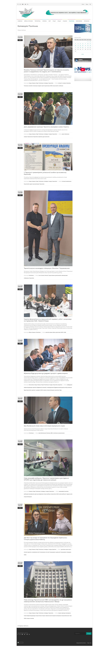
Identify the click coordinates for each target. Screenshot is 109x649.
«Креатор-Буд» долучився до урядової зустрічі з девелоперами (46, 373)
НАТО (62, 332)
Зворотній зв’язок (81, 642)
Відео (87, 4)
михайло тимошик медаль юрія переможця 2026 (40, 85)
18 (78, 47)
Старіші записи (23, 626)
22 (87, 47)
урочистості (46, 136)
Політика (71, 21)
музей (31, 183)
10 (75, 45)
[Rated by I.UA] (20, 642)
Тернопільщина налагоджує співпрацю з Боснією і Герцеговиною (47, 268)
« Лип (82, 54)
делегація (58, 332)
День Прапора (65, 134)
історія (64, 181)
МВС (52, 433)
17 (75, 47)
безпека (48, 433)
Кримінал (86, 21)
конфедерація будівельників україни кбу (57, 387)
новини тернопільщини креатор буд (52, 390)
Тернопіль (37, 21)
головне (64, 83)
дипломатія (58, 275)
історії (60, 83)
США (65, 332)
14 (85, 45)
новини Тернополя (28, 136)
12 (80, 45)
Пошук (88, 633)
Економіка (79, 21)
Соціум (65, 21)
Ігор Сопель (41, 275)
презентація (36, 183)
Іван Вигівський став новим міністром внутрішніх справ (44, 426)
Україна (44, 21)
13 (82, 45)
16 (90, 45)
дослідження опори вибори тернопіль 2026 (48, 494)
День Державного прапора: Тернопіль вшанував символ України (46, 127)
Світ (50, 21)
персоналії (55, 85)
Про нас (89, 642)
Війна (30, 332)
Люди (59, 21)
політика (60, 85)
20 (82, 47)
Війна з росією (28, 21)
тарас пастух (30, 618)
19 (80, 47)
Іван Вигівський (42, 433)
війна (54, 332)
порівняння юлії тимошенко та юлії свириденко (44, 552)
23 (90, 47)
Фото (83, 4)
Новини (20, 21)
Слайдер (46, 83)
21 (85, 47)
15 (87, 45)
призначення (61, 433)
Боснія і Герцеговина (50, 275)
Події (54, 21)
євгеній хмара (49, 332)
